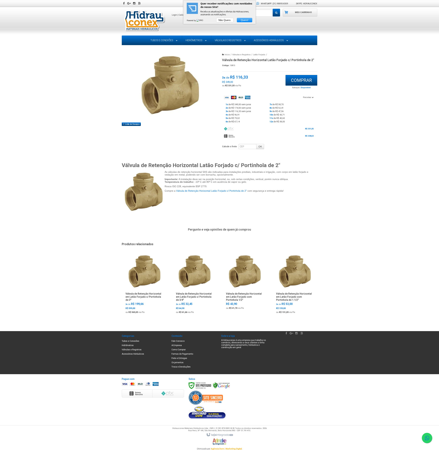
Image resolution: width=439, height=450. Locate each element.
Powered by (191, 20)
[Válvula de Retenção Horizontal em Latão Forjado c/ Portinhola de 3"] (144, 284)
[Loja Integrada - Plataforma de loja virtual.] (219, 435)
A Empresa (176, 345)
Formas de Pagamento (182, 354)
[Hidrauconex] (144, 21)
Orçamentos (177, 362)
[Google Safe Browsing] (221, 385)
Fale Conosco (178, 341)
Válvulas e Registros (241, 55)
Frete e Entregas (179, 358)
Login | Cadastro (179, 15)
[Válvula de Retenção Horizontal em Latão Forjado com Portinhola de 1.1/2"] (294, 284)
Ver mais (144, 310)
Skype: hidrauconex (306, 3)
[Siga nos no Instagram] (134, 3)
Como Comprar (178, 349)
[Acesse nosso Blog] (139, 3)
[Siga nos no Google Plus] (129, 3)
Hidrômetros (128, 345)
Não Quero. (224, 20)
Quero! (244, 20)
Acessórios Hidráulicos (133, 354)
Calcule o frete (229, 146)
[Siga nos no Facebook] (124, 3)
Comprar (301, 80)
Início (227, 55)
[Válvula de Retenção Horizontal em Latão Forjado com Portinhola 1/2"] (244, 282)
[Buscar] (276, 12)
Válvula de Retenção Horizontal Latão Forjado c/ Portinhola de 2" (211, 190)
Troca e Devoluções (181, 367)
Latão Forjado (259, 55)
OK (260, 146)
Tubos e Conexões (130, 341)
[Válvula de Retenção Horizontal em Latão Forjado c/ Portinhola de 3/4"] (194, 284)
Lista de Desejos (132, 124)
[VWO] (200, 20)
